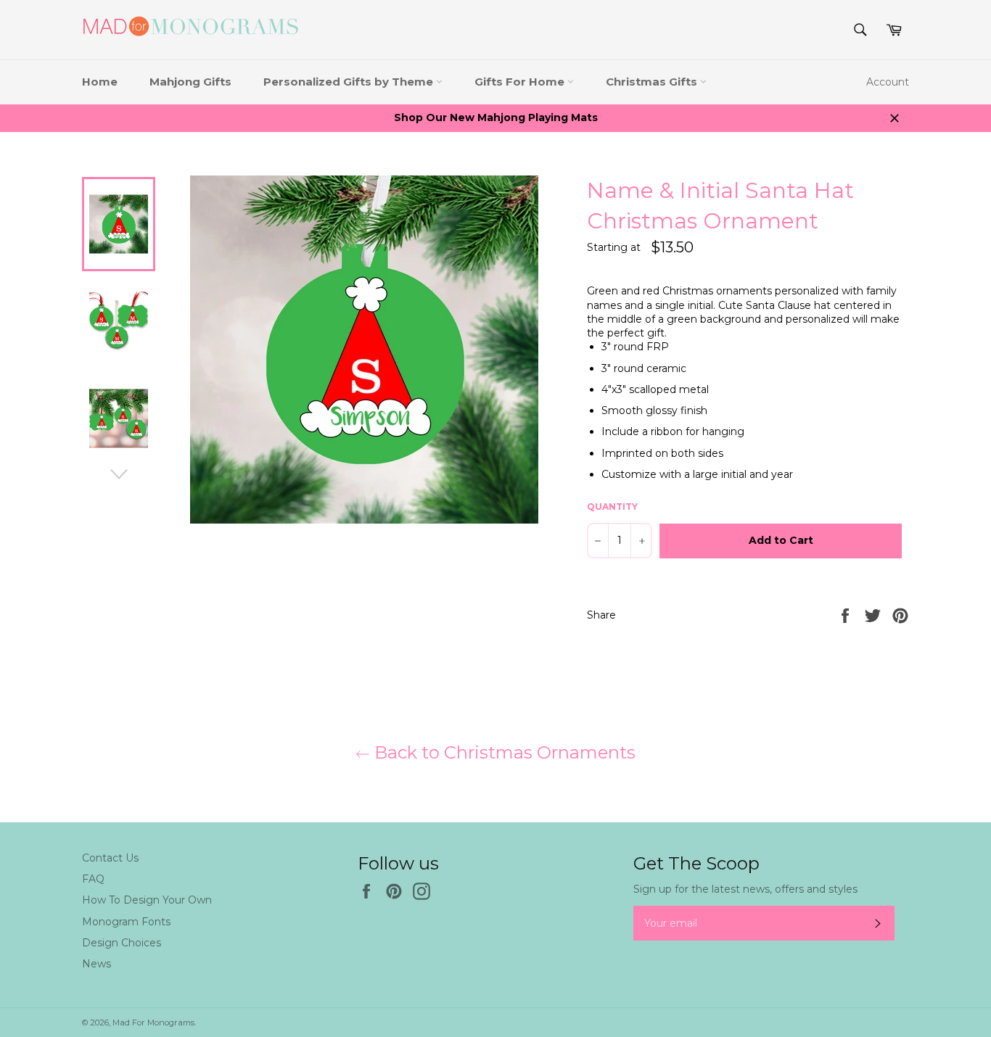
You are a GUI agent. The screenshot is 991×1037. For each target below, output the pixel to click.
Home (100, 81)
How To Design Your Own (147, 899)
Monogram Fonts (126, 921)
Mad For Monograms (153, 1022)
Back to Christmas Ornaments (503, 752)
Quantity (612, 506)
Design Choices (121, 942)
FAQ (93, 878)
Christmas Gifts (653, 81)
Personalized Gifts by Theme (349, 81)
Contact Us (110, 857)
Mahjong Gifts (190, 81)
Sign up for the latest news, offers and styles (745, 889)
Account (887, 81)
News (96, 963)
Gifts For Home (520, 81)
